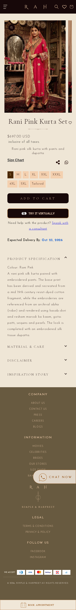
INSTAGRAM (38, 557)
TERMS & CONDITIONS (38, 526)
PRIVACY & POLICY (38, 532)
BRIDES (38, 458)
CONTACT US (38, 409)
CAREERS (38, 421)
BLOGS (38, 427)
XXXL (57, 174)
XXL (44, 174)
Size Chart (15, 160)
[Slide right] (67, 68)
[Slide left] (6, 68)
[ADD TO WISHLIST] (70, 123)
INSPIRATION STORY (28, 374)
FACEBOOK (38, 551)
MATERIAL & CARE (26, 347)
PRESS (38, 415)
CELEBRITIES (38, 452)
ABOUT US (38, 403)
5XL (24, 183)
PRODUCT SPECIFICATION (33, 259)
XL (34, 174)
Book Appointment (41, 605)
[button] (5, 6)
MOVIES (38, 446)
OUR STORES (38, 464)
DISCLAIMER (20, 360)
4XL (12, 183)
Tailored (38, 183)
